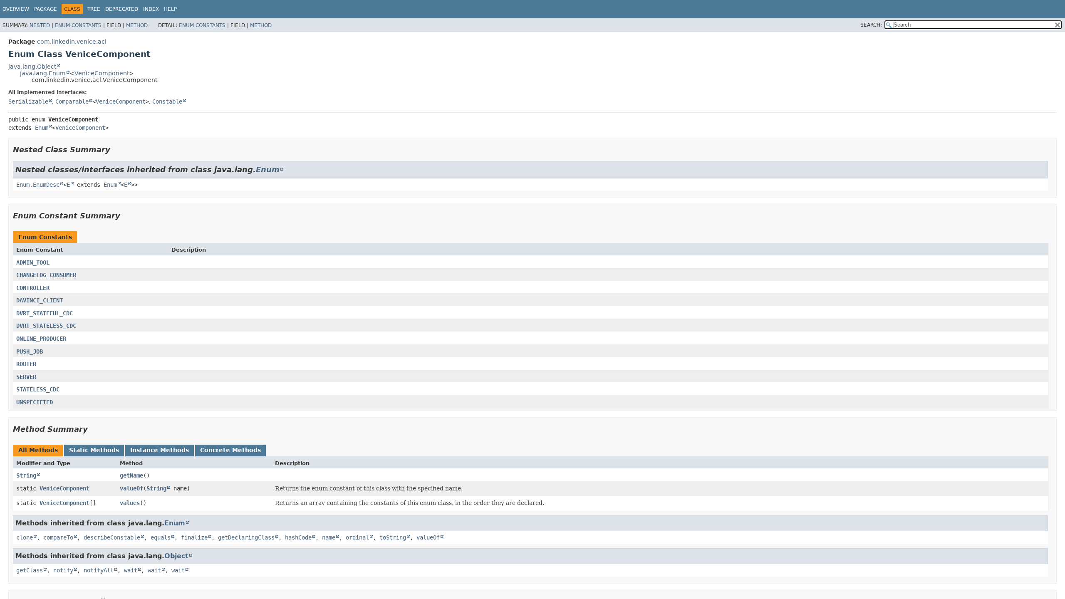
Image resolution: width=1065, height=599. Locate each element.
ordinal (357, 537)
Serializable (28, 101)
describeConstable (112, 537)
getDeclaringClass (246, 537)
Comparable (72, 101)
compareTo (58, 537)
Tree (93, 9)
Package (45, 9)
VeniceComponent (101, 73)
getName (131, 475)
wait (130, 570)
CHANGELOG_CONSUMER (46, 275)
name (328, 537)
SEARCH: (871, 25)
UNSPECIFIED (34, 402)
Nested (40, 25)
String (26, 475)
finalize (194, 537)
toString (392, 537)
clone (24, 537)
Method (137, 25)
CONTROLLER (33, 288)
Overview (15, 9)
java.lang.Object (32, 66)
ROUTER (26, 364)
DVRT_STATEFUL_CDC (44, 313)
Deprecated (121, 9)
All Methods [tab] (38, 450)
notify (63, 570)
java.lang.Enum (43, 73)
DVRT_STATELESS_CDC (46, 325)
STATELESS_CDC (37, 389)
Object (176, 556)
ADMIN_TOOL (33, 262)
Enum (41, 127)
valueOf (131, 488)
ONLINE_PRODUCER (41, 338)
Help (170, 9)
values (130, 503)
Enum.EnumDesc (37, 184)
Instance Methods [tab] (159, 450)
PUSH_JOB (29, 351)
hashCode (298, 537)
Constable (167, 101)
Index (151, 9)
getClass (29, 570)
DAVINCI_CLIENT (39, 300)
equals (161, 537)
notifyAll (99, 570)
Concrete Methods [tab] (230, 450)
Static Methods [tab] (94, 450)
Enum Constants (78, 25)
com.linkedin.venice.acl (71, 41)
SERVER (26, 377)
